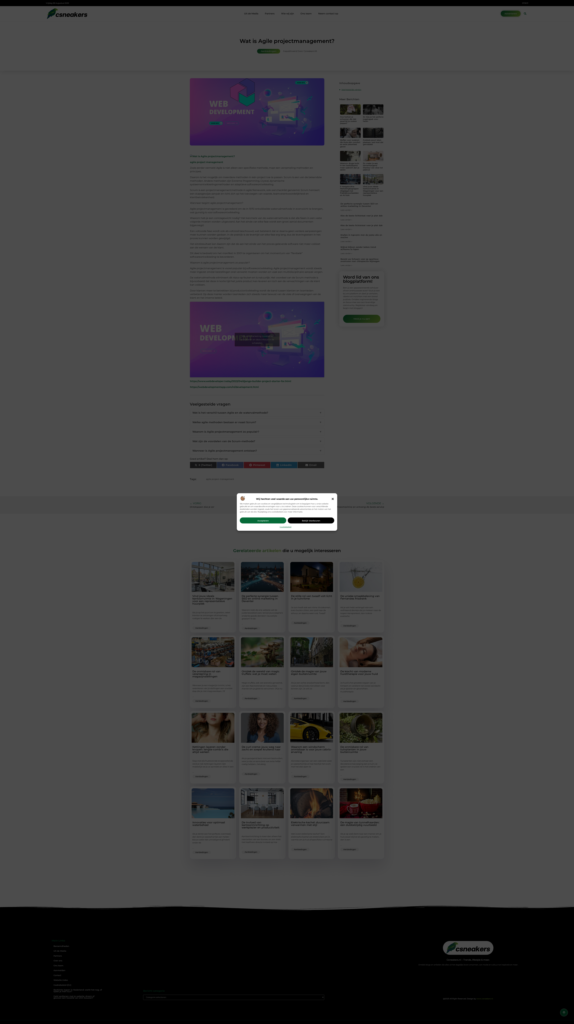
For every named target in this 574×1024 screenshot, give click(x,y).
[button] (332, 498)
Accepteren (263, 520)
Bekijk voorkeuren (311, 520)
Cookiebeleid (285, 527)
